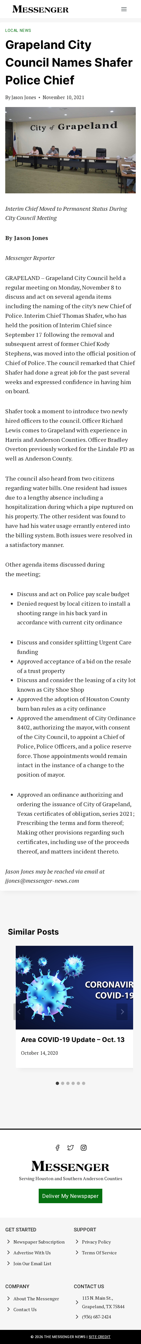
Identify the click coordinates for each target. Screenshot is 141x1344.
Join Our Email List (32, 1263)
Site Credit (100, 1337)
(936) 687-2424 (96, 1316)
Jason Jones (23, 97)
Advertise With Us (32, 1252)
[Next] (122, 1012)
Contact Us (25, 1309)
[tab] (57, 1083)
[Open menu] (124, 9)
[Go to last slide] (19, 1012)
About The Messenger (36, 1298)
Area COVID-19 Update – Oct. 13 (73, 1040)
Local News (18, 30)
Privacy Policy (96, 1242)
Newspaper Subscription (39, 1242)
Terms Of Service (99, 1252)
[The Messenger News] (40, 9)
